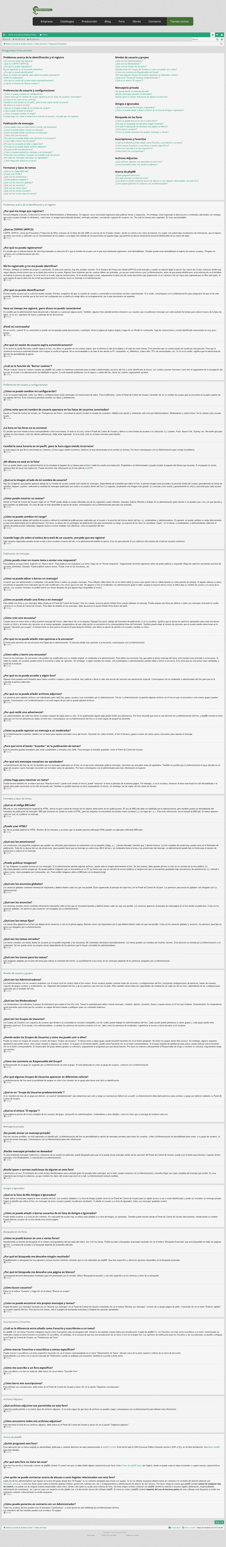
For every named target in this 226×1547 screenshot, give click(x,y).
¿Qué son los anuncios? (14, 185)
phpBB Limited (109, 1447)
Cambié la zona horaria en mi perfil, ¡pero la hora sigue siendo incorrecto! (35, 102)
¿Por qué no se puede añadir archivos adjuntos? (24, 147)
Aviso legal (91, 1535)
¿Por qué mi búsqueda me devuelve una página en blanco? (141, 126)
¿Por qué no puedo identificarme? (18, 72)
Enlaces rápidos (4, 35)
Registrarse (34, 39)
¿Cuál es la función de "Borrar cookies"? (21, 83)
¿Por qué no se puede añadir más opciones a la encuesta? (29, 138)
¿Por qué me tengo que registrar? (18, 61)
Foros (45, 35)
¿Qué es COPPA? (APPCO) (16, 64)
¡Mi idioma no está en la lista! (16, 105)
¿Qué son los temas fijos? (15, 188)
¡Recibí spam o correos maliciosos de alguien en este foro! (141, 97)
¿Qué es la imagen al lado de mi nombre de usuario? (26, 108)
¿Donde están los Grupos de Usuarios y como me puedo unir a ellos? (146, 69)
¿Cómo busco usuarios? (126, 129)
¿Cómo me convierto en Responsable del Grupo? (137, 72)
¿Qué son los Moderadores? (127, 64)
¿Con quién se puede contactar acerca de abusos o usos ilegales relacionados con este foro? (157, 181)
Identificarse (20, 39)
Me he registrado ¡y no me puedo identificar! (23, 69)
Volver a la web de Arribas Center (22, 35)
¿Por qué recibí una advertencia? (18, 149)
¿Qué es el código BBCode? (16, 171)
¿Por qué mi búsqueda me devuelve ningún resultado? (139, 124)
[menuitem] (212, 34)
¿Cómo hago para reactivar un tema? (19, 161)
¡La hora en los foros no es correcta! (19, 99)
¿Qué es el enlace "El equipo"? (129, 80)
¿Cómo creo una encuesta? (15, 135)
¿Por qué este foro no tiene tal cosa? (131, 178)
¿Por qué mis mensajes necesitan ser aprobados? (25, 158)
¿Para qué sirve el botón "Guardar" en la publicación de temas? (31, 155)
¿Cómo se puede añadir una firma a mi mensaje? (25, 133)
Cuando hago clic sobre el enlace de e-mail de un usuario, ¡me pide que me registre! (40, 116)
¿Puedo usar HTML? (12, 174)
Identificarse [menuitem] (218, 35)
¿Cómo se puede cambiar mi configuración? (23, 94)
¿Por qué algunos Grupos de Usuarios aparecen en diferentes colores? (146, 75)
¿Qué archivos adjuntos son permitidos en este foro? (138, 162)
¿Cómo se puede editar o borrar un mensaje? (23, 130)
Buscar (7, 39)
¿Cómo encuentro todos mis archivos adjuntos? (136, 164)
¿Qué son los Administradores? (129, 61)
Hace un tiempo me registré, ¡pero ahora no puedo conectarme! (31, 75)
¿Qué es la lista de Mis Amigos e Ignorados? (135, 107)
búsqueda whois (10, 1484)
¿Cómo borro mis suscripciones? (130, 151)
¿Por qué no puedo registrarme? (17, 66)
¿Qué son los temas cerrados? (17, 191)
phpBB (88, 468)
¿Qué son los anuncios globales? (18, 182)
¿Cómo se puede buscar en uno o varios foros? (136, 121)
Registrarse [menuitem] (222, 35)
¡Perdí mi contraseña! (13, 78)
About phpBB (214, 1447)
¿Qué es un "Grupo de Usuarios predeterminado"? (137, 78)
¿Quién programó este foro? (127, 175)
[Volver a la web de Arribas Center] (113, 16)
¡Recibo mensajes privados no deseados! (133, 94)
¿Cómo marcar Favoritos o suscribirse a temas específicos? (142, 145)
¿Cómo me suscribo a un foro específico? (134, 148)
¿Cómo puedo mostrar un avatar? (18, 111)
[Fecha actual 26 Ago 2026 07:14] (221, 44)
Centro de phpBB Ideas (131, 1465)
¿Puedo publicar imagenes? (15, 179)
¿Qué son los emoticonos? (15, 177)
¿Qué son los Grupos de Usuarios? (131, 66)
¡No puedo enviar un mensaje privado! (132, 91)
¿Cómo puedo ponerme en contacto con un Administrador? (141, 183)
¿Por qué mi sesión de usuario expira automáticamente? (28, 80)
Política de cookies (132, 1535)
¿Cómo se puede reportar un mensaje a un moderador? (27, 152)
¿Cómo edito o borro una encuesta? (19, 141)
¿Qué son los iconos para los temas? (20, 193)
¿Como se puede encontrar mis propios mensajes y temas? (141, 132)
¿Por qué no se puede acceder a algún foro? (23, 144)
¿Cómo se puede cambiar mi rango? (19, 113)
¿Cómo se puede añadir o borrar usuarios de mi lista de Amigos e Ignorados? (149, 110)
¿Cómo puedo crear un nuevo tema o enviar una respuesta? (30, 127)
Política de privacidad (109, 1535)
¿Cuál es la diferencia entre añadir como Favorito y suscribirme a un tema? (148, 143)
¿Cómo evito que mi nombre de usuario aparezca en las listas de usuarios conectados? (42, 97)
